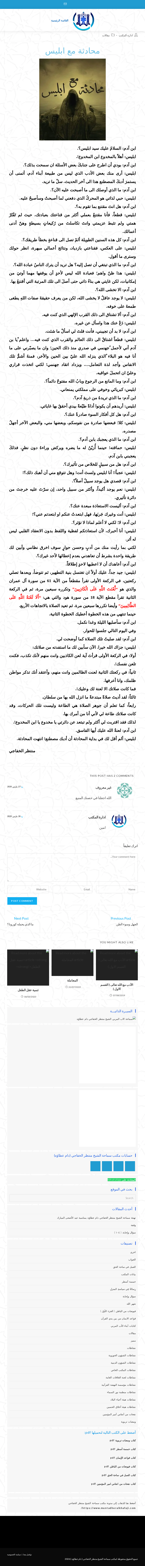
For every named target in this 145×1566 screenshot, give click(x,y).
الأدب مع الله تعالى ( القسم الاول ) (116, 987)
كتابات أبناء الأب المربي (123, 1325)
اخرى (133, 1252)
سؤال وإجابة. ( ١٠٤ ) (125, 1232)
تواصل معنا (27, 1554)
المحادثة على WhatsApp (122, 1179)
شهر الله (131, 1303)
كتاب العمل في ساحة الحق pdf (119, 1475)
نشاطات (131, 1347)
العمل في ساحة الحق (124, 1266)
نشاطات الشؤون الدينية (123, 1362)
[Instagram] (118, 1166)
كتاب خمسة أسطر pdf (123, 1449)
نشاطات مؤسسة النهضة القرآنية (119, 1384)
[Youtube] (107, 1166)
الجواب (132, 1259)
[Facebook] (84, 1527)
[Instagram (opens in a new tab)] (74, 4)
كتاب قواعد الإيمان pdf (123, 1457)
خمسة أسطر (129, 1281)
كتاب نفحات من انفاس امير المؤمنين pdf (113, 1483)
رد (22, 786)
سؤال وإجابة (129, 1296)
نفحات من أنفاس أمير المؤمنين (119, 1414)
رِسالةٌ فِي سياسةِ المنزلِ (123, 1288)
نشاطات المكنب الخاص (123, 1370)
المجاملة (72, 980)
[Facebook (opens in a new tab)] (79, 4)
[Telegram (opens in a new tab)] (61, 4)
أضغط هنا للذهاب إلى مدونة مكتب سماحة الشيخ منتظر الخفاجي (102, 1503)
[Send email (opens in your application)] (65, 4)
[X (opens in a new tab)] (83, 4)
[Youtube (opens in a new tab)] (70, 4)
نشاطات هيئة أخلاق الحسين (121, 1406)
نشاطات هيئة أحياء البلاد (123, 1399)
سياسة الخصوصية (14, 1554)
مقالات (106, 35)
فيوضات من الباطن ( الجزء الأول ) (118, 1311)
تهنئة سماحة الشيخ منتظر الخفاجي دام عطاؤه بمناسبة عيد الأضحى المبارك (96, 1217)
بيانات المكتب (128, 1274)
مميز (133, 1340)
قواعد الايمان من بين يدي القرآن (118, 1318)
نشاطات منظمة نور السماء (121, 1392)
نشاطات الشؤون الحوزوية (122, 1355)
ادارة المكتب (126, 35)
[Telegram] (95, 1166)
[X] (130, 1166)
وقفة (133, 1225)
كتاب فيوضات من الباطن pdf (120, 1466)
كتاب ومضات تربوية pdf (123, 1440)
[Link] (61, 1527)
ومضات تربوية (128, 1421)
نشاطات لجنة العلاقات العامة (121, 1377)
